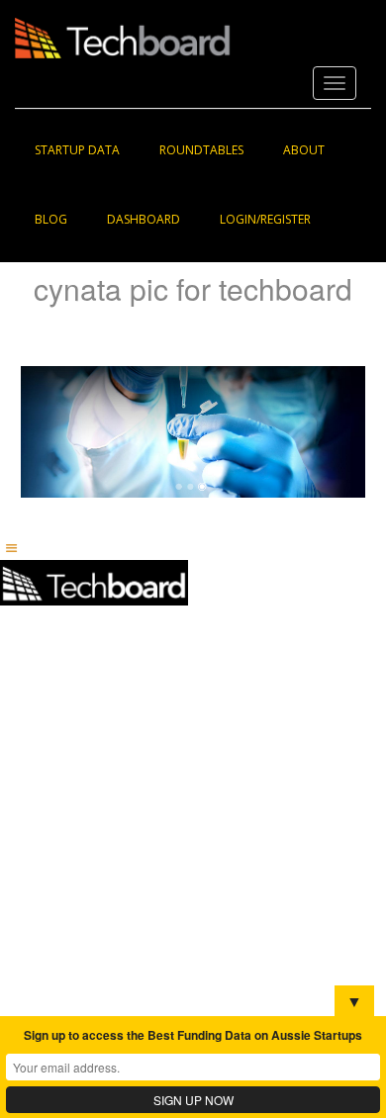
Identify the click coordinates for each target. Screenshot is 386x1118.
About (304, 149)
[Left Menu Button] (11, 547)
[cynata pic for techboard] (193, 430)
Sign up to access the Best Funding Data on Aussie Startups (193, 1035)
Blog (51, 219)
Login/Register (265, 219)
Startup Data (77, 149)
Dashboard (143, 219)
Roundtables (201, 149)
